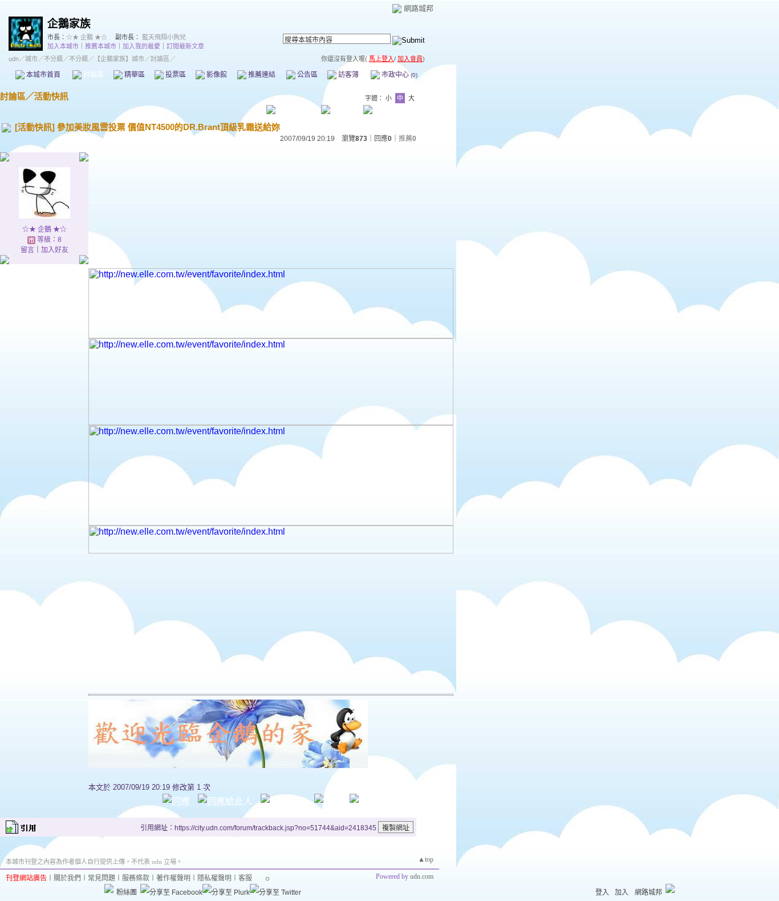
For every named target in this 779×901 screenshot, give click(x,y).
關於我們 (67, 878)
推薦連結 (260, 75)
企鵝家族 (69, 24)
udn (14, 58)
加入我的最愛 (141, 46)
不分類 (53, 58)
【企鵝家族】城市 (119, 58)
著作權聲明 (173, 878)
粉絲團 (126, 892)
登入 (602, 892)
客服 (245, 878)
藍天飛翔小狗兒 (164, 37)
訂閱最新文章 (185, 46)
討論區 (93, 75)
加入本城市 (63, 46)
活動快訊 (51, 96)
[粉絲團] (108, 888)
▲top (425, 859)
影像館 (216, 75)
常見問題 (101, 878)
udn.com (421, 876)
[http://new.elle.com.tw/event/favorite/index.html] (270, 335)
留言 (27, 250)
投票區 (175, 75)
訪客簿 (347, 75)
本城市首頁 (42, 75)
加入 (621, 892)
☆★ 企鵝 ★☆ (86, 37)
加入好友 (54, 250)
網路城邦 (418, 8)
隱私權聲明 (214, 878)
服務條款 (135, 878)
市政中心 (398, 75)
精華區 (134, 75)
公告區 (306, 75)
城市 (31, 58)
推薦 (407, 139)
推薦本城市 (100, 46)
